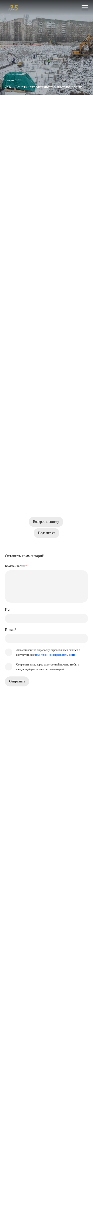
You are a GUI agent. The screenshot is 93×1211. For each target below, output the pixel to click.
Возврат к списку (46, 522)
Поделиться (46, 533)
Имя (9, 610)
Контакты (14, 1070)
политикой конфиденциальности (55, 655)
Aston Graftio (16, 303)
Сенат (41, 117)
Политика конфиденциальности (29, 1190)
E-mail (10, 630)
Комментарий (16, 566)
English (20, 1171)
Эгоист (42, 297)
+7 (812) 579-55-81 (22, 1103)
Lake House (64, 292)
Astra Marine (59, 309)
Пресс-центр (16, 1057)
